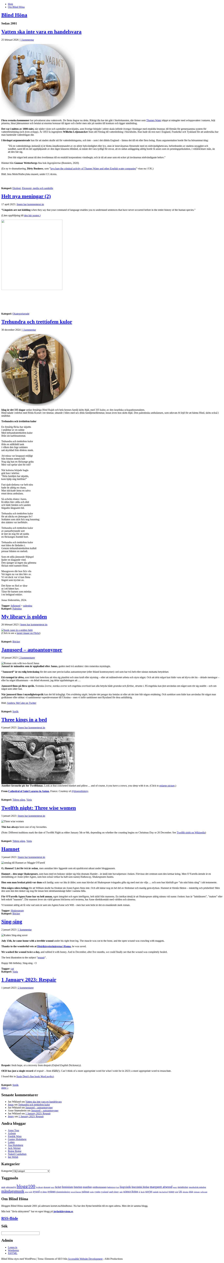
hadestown (111, 1187)
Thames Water (153, 120)
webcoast (203, 1192)
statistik (156, 1192)
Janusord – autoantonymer (31, 650)
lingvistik (125, 1187)
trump (171, 1191)
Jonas (11, 1104)
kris (117, 1187)
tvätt (176, 1192)
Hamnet (10, 849)
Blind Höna (14, 15)
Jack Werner (14, 1148)
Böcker (16, 641)
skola (143, 1192)
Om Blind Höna (16, 7)
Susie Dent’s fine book (35, 1076)
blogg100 (26, 1186)
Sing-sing (11, 921)
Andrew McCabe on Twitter (21, 703)
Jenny (11, 1116)
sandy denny (114, 1192)
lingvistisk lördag (140, 1187)
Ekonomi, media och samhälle (37, 188)
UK (180, 1191)
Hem (10, 4)
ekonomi (46, 1187)
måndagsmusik (12, 1191)
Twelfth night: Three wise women (38, 808)
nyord (36, 1191)
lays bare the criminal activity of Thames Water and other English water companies (93, 168)
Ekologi (16, 188)
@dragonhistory (79, 791)
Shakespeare (17, 910)
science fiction (130, 1191)
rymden (97, 1192)
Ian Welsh (13, 1157)
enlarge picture (167, 785)
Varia (29, 799)
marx (175, 1187)
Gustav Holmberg (17, 1139)
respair (41, 957)
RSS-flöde (9, 1218)
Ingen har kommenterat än (30, 204)
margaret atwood (161, 1187)
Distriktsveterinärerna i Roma (54, 946)
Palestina (17, 608)
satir (121, 1192)
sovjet (148, 1191)
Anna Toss (13, 1130)
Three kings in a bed (24, 720)
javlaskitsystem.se (63, 1211)
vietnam (197, 1192)
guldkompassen (99, 1187)
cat (12, 968)
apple (3, 1187)
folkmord (15, 605)
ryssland (104, 1192)
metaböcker (183, 1187)
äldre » (4, 1088)
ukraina (185, 1192)
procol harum (76, 1192)
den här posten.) (32, 215)
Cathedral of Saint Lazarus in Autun (28, 791)
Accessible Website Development (85, 1258)
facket (58, 1187)
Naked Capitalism (17, 1154)
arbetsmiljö (11, 1187)
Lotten (11, 1142)
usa (191, 1191)
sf (139, 1192)
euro (52, 1187)
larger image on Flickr (28, 633)
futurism (78, 1187)
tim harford (163, 1192)
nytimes (52, 1191)
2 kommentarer (27, 657)
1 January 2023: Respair (28, 980)
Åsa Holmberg (15, 1145)
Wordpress (13, 1250)
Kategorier (6, 1171)
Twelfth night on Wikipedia (191, 832)
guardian (87, 1187)
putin (92, 1192)
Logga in (12, 1247)
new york (28, 1192)
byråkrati (39, 1187)
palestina (27, 605)
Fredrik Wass (14, 1136)
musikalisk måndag (197, 1187)
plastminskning (63, 1192)
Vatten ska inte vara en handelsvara (41, 32)
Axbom (12, 1133)
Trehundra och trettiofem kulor (36, 322)
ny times (43, 1192)
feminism (67, 1187)
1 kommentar (27, 39)
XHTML (12, 1253)
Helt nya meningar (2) (26, 196)
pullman (85, 1191)
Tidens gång (18, 799)
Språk (15, 711)
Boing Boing (14, 1151)
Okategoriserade (20, 313)
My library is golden (24, 617)
